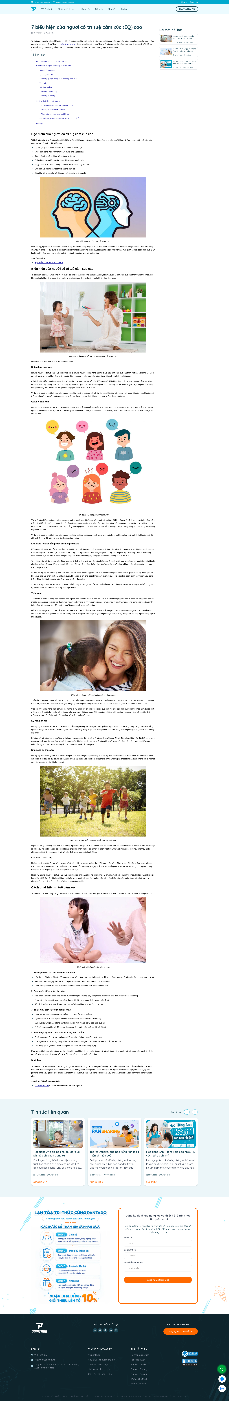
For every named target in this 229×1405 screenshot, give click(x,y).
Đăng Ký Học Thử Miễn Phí (180, 1331)
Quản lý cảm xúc (46, 74)
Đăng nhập (194, 2)
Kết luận (39, 123)
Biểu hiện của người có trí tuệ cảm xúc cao (53, 66)
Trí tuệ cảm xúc (42, 1085)
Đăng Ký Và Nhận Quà (158, 1280)
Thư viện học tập (139, 1379)
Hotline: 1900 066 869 (42, 2)
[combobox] (158, 1268)
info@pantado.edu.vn (45, 1359)
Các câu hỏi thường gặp (100, 1374)
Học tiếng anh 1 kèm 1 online (49, 262)
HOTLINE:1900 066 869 (178, 1324)
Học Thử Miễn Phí (187, 9)
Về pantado (94, 1355)
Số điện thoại (130, 1250)
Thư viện (112, 9)
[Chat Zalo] (222, 1388)
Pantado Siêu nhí (139, 1374)
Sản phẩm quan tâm (133, 1262)
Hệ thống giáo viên (140, 1355)
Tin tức (124, 9)
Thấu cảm (43, 83)
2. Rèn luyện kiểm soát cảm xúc (52, 110)
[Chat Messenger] (222, 1379)
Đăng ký (184, 2)
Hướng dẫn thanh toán (99, 1369)
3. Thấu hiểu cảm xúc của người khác (54, 114)
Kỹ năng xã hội (46, 87)
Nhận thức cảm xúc (47, 70)
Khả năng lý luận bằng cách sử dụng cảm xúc (58, 79)
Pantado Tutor (138, 1359)
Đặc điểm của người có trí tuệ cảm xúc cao (53, 61)
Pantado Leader (139, 1364)
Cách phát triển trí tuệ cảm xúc (48, 101)
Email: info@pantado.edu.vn (66, 2)
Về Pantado (47, 9)
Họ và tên (128, 1237)
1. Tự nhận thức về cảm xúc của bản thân (56, 105)
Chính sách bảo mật (98, 1364)
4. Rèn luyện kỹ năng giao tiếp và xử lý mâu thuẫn (60, 118)
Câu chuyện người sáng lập (101, 1359)
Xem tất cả (176, 1112)
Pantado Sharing (139, 1369)
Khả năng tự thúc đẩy (48, 91)
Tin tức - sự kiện (138, 1383)
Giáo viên (85, 9)
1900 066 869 (40, 1355)
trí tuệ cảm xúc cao (66, 44)
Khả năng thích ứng (47, 96)
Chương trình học (66, 9)
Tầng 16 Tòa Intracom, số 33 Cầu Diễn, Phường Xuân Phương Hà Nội (56, 1366)
